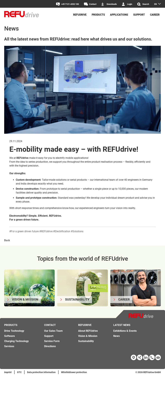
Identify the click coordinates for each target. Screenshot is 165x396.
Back (7, 240)
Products (98, 14)
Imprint (8, 372)
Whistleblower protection (74, 372)
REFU (146, 372)
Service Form (52, 341)
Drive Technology (14, 330)
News (116, 336)
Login (129, 4)
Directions (50, 346)
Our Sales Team (53, 330)
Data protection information (41, 372)
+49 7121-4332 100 (70, 4)
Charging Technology (16, 341)
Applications (119, 14)
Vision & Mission (87, 336)
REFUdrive (80, 14)
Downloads (112, 4)
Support (139, 14)
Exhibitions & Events (125, 330)
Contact (92, 4)
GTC (19, 372)
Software (9, 336)
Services (9, 346)
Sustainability (86, 341)
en (155, 4)
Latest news (121, 325)
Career (155, 14)
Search (145, 4)
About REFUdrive (88, 330)
